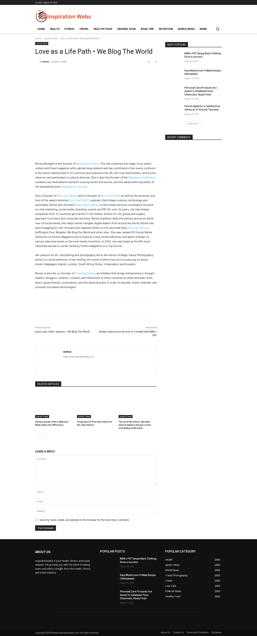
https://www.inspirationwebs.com (78, 356)
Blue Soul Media (67, 195)
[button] (217, 29)
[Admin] (37, 61)
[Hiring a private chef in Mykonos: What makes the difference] (54, 404)
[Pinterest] (76, 70)
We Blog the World (87, 163)
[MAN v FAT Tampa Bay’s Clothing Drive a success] (173, 58)
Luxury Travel (50, 38)
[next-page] (43, 436)
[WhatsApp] (84, 70)
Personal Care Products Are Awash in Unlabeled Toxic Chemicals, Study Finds (200, 91)
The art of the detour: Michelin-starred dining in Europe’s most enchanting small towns (135, 424)
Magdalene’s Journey (74, 186)
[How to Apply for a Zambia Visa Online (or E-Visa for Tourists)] (173, 110)
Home (38, 38)
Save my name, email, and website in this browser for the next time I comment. (85, 519)
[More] (92, 70)
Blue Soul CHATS (79, 200)
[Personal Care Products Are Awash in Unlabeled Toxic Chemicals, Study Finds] (173, 92)
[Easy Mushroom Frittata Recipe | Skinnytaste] (173, 75)
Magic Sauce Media (87, 204)
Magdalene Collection (141, 177)
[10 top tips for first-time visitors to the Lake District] (96, 404)
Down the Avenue (138, 227)
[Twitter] (68, 70)
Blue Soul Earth (110, 195)
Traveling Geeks (85, 273)
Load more (192, 123)
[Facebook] (60, 70)
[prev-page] (37, 436)
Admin (45, 61)
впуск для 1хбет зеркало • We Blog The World (62, 331)
